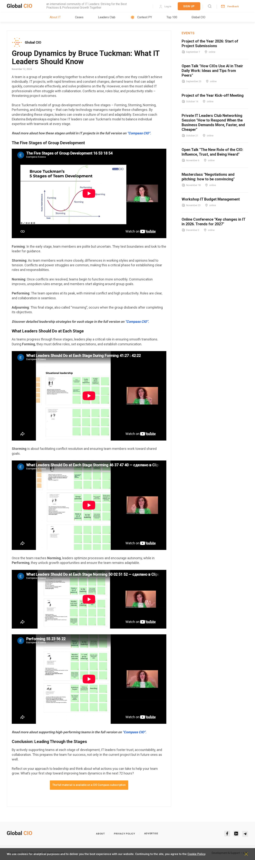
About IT (55, 17)
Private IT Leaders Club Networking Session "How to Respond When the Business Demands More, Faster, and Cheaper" (213, 122)
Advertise (151, 833)
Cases (79, 17)
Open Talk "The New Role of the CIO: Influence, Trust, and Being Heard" (212, 152)
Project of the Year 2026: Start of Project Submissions (210, 43)
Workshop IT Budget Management (211, 199)
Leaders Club (106, 17)
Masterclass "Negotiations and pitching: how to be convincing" (208, 176)
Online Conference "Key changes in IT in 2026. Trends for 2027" (213, 221)
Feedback (233, 6)
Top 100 (172, 17)
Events (188, 33)
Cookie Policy (196, 854)
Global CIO (198, 17)
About (100, 833)
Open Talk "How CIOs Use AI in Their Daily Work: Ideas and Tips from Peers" (212, 71)
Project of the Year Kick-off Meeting (213, 95)
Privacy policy (124, 833)
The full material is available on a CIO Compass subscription (89, 784)
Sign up (189, 6)
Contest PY (144, 17)
